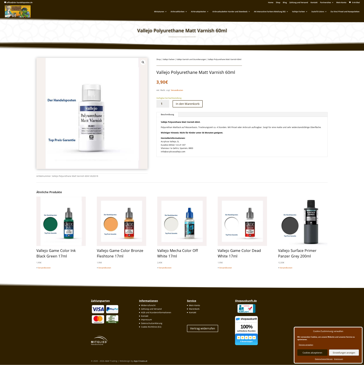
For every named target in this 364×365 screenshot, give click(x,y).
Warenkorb (194, 309)
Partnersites (325, 3)
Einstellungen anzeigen (344, 352)
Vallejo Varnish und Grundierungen (191, 59)
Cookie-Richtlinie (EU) (151, 326)
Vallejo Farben (298, 12)
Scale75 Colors (317, 12)
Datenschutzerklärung (324, 359)
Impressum (338, 359)
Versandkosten (177, 90)
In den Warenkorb (187, 104)
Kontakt (314, 3)
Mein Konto (341, 3)
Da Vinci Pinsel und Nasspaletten (345, 12)
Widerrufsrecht (148, 305)
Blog (285, 3)
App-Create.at (140, 361)
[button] (143, 62)
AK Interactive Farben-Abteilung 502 (270, 12)
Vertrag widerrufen (202, 328)
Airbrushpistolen (198, 12)
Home (270, 3)
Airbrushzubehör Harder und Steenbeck (229, 12)
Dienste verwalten (306, 345)
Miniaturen (159, 12)
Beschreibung (167, 114)
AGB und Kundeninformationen (156, 312)
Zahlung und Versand (298, 3)
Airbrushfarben (177, 12)
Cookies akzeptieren (312, 352)
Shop (278, 3)
